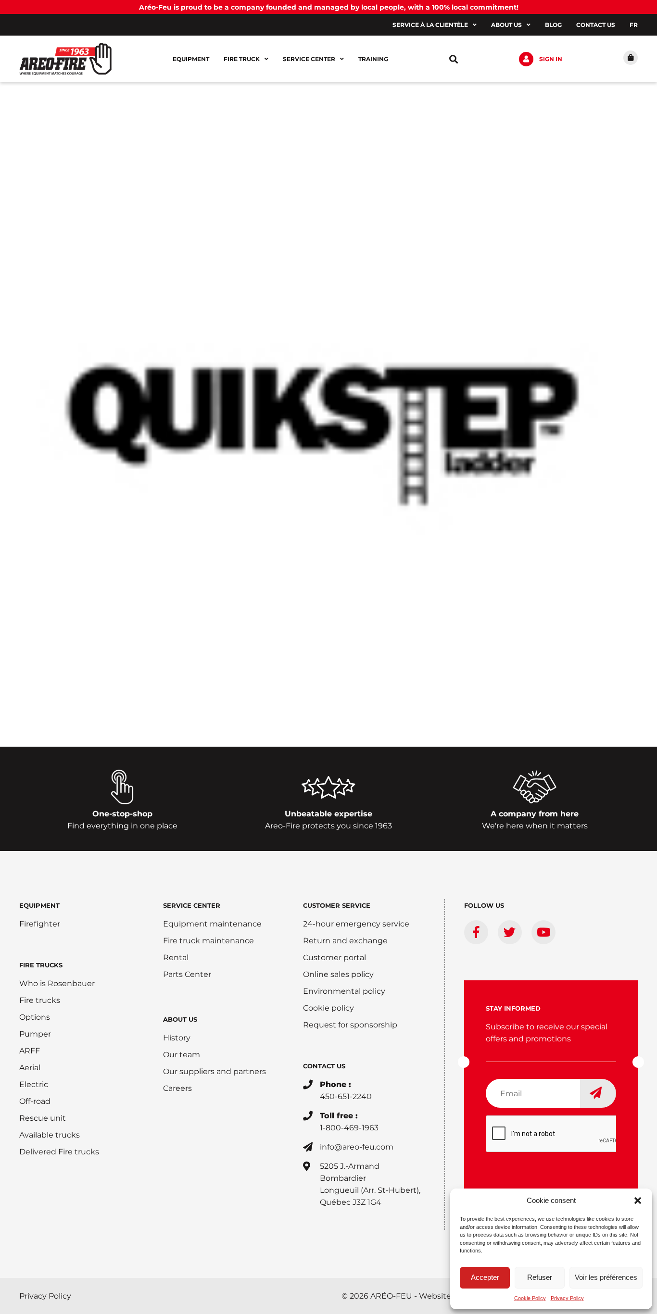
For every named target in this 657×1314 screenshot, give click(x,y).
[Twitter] (510, 932)
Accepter (485, 1277)
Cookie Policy (530, 1298)
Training (373, 59)
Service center (309, 59)
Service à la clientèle (430, 24)
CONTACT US (324, 1066)
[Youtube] (543, 932)
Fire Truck (242, 59)
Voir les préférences (606, 1277)
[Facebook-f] (476, 932)
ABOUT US (180, 1019)
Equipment (191, 59)
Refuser (539, 1277)
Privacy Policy (567, 1298)
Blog (553, 24)
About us (506, 24)
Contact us (595, 24)
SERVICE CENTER (191, 905)
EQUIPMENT (39, 905)
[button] (638, 1200)
